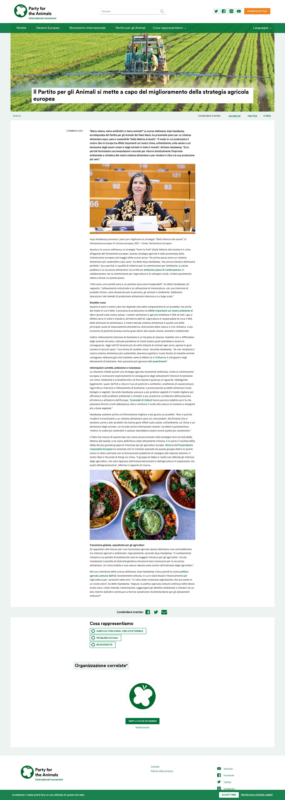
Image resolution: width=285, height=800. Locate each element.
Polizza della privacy (162, 771)
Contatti (155, 766)
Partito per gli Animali (130, 27)
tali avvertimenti (157, 361)
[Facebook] (224, 11)
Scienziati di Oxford (141, 400)
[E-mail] (164, 612)
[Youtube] (239, 11)
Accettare (229, 795)
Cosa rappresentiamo (168, 27)
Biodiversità (104, 645)
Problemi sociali (107, 638)
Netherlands (143, 724)
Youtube (228, 768)
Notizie (21, 27)
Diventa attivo (257, 11)
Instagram (229, 788)
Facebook (228, 775)
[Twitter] (216, 11)
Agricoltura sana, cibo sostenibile (119, 631)
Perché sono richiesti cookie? (257, 794)
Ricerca (169, 445)
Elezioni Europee (48, 27)
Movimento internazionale (87, 27)
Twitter (227, 782)
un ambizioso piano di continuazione (160, 269)
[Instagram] (231, 11)
